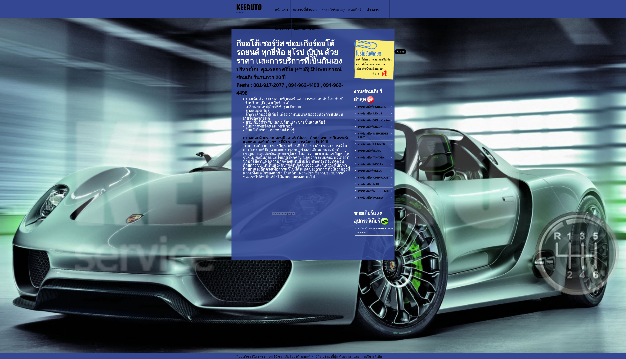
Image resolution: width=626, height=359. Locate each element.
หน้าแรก (281, 10)
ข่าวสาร (372, 10)
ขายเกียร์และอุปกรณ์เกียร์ (341, 10)
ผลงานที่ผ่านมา (305, 10)
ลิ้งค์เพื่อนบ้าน (304, 29)
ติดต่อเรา (282, 29)
